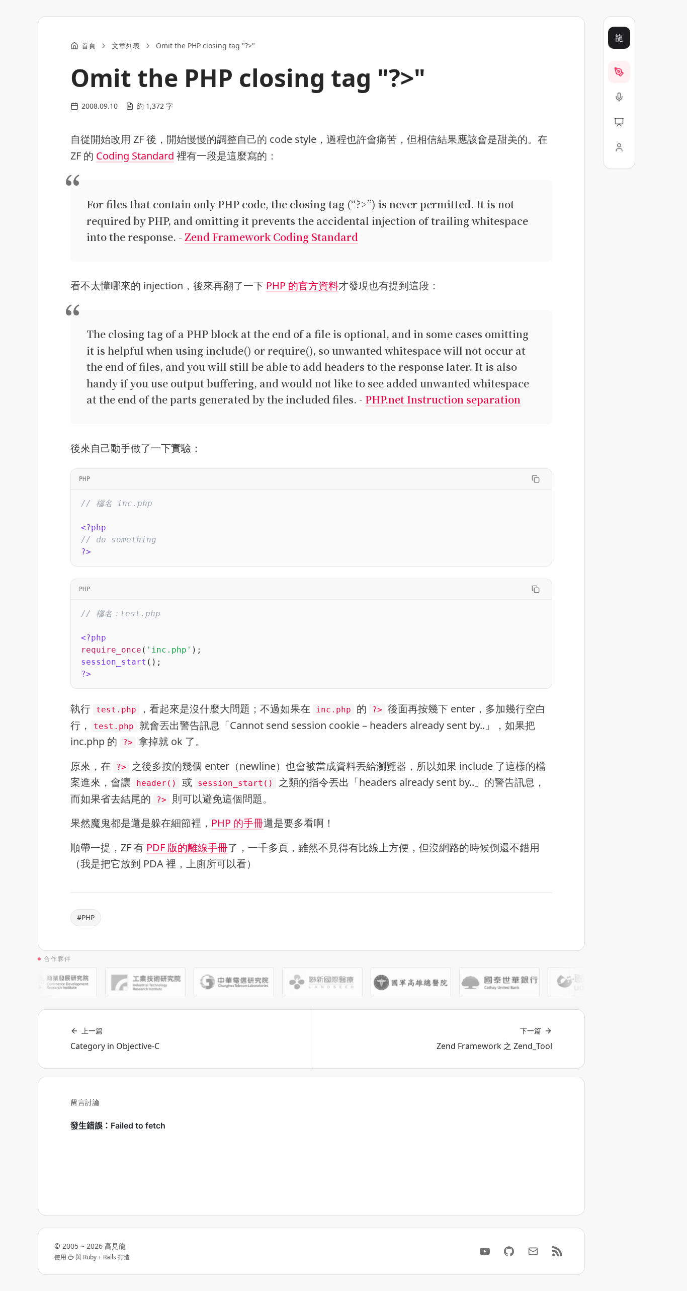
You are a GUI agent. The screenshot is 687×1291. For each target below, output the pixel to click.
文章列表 (126, 45)
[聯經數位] (576, 982)
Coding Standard (135, 156)
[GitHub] (509, 1251)
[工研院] (134, 982)
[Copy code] (536, 479)
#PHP (86, 917)
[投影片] (619, 122)
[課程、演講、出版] (619, 97)
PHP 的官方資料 (302, 285)
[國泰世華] (488, 982)
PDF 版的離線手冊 (187, 847)
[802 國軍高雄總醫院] (399, 982)
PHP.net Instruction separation (443, 399)
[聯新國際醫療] (311, 982)
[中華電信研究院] (222, 982)
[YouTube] (485, 1251)
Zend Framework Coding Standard (271, 236)
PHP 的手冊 (237, 823)
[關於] (619, 147)
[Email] (533, 1251)
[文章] (619, 72)
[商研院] (45, 982)
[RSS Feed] (557, 1251)
